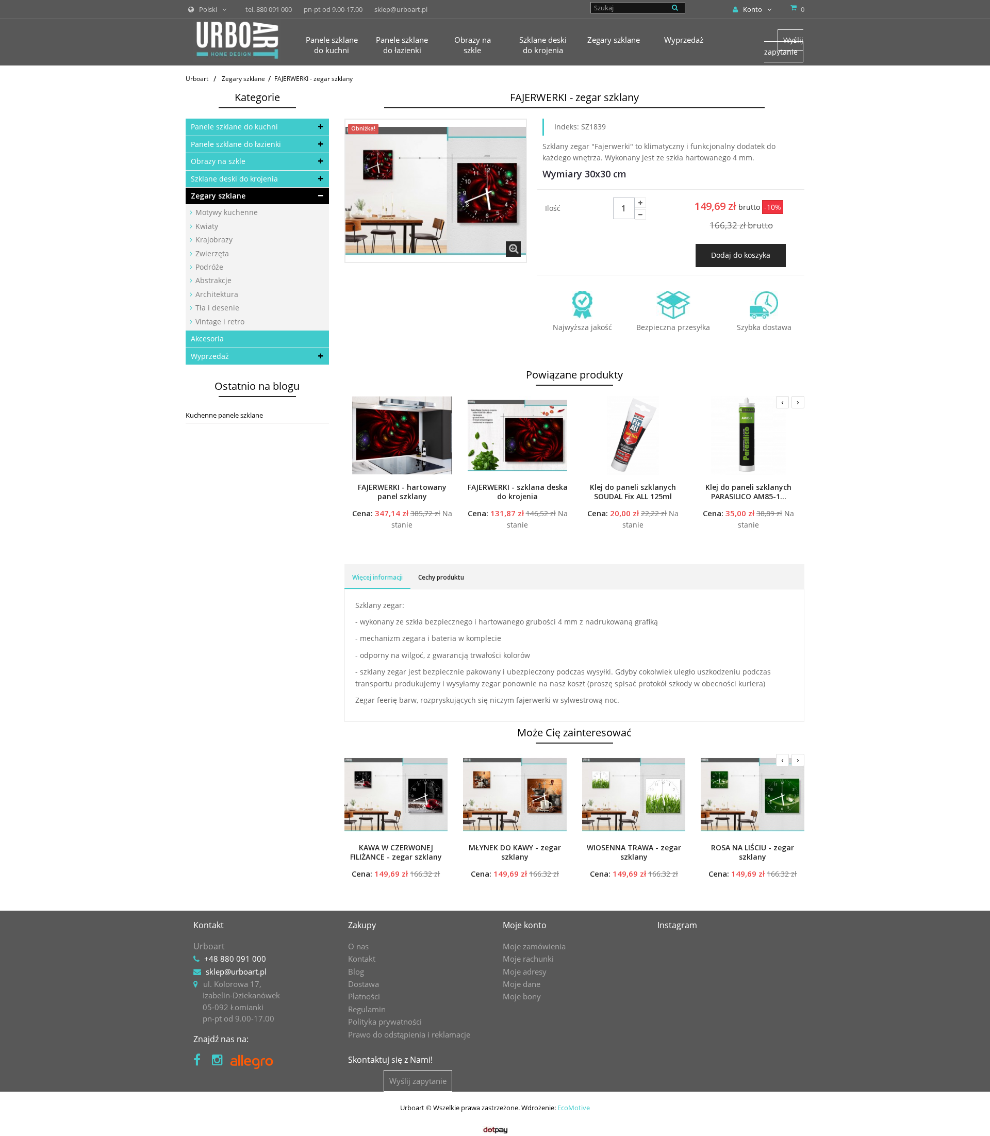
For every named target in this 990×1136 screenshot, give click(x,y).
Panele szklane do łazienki (236, 144)
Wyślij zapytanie (783, 45)
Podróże (208, 267)
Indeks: (566, 126)
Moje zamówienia (534, 946)
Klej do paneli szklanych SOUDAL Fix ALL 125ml (633, 492)
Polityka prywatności (385, 1021)
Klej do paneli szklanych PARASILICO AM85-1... (748, 492)
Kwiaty (205, 226)
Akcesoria (207, 338)
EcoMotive (573, 1107)
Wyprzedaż (210, 356)
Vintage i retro (218, 321)
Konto (752, 9)
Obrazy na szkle (218, 161)
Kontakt (361, 958)
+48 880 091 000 (235, 958)
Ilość (552, 208)
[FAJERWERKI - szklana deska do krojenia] (518, 435)
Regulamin (367, 1009)
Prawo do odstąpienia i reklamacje (409, 1034)
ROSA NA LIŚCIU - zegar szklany (752, 852)
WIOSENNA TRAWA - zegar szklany (634, 852)
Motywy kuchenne (225, 212)
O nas (358, 946)
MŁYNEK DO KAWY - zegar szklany (515, 852)
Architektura (215, 294)
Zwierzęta (211, 253)
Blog (356, 971)
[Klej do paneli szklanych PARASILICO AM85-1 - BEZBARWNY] (749, 435)
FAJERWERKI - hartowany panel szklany (402, 492)
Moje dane (521, 984)
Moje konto (525, 925)
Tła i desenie (216, 307)
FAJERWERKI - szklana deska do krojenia (518, 492)
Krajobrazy (213, 239)
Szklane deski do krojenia (234, 179)
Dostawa (363, 984)
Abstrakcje (212, 280)
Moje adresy (525, 971)
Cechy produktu (441, 577)
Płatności (364, 996)
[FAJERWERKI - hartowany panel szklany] (402, 435)
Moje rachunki (528, 958)
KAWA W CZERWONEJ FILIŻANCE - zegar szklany (396, 852)
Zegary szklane (218, 196)
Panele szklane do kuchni (234, 126)
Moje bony (522, 996)
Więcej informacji (377, 577)
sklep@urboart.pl (236, 971)
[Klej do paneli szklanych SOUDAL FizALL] (633, 435)
